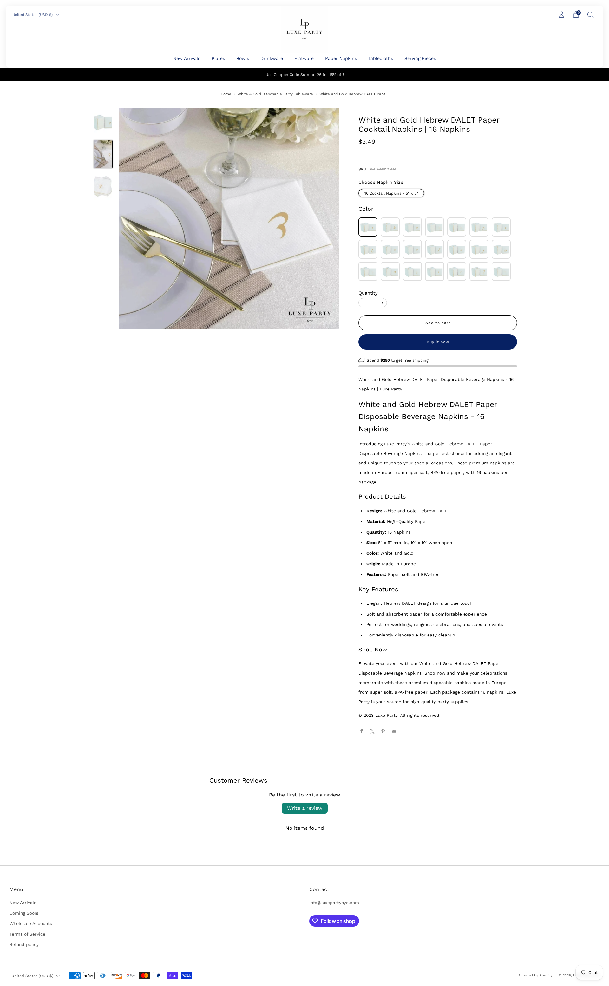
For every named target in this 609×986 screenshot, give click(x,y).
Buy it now (438, 342)
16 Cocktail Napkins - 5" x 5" (391, 193)
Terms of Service (27, 933)
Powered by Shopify (535, 975)
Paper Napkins (341, 58)
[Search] (590, 14)
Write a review (304, 808)
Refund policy (24, 944)
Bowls (242, 58)
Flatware (304, 58)
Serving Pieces (420, 58)
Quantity (368, 293)
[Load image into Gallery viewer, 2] (103, 154)
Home (226, 94)
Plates (218, 58)
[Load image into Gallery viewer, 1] (103, 122)
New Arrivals (186, 58)
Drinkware (271, 58)
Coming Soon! (24, 913)
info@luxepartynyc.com (334, 902)
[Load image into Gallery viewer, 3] (103, 186)
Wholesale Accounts (31, 923)
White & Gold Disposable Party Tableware (275, 94)
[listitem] (305, 74)
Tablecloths (380, 58)
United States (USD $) (33, 14)
